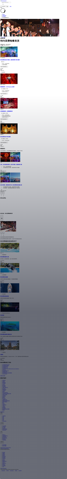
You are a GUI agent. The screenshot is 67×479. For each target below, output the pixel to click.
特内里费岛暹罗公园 (5, 364)
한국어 (3, 459)
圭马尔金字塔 (4, 373)
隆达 (3, 402)
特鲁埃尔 (3, 396)
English (3, 452)
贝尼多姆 (3, 395)
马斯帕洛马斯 (4, 399)
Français (3, 458)
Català (3, 453)
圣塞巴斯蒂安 (4, 401)
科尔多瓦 (3, 388)
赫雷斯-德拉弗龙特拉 (6, 400)
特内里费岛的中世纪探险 (5, 136)
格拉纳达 (3, 385)
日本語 (3, 462)
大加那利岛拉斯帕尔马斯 (6, 393)
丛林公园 (3, 369)
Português (4, 463)
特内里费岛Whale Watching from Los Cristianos (10, 368)
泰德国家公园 (4, 371)
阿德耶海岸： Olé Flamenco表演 (7, 86)
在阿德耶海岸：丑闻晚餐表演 (6, 111)
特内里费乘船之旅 (5, 370)
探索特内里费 (2, 375)
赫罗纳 (3, 397)
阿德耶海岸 (4, 389)
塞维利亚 (3, 382)
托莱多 (3, 391)
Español (3, 457)
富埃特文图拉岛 (5, 392)
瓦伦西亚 (3, 383)
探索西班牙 (2, 411)
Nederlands (4, 461)
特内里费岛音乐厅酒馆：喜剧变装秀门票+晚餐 (10, 59)
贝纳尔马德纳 (4, 394)
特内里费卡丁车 (5, 367)
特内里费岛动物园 (5, 365)
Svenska (3, 465)
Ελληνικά (4, 456)
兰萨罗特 (3, 390)
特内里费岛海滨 (5, 366)
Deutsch (3, 455)
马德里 (3, 381)
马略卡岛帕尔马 (5, 387)
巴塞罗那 (3, 380)
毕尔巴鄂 (3, 398)
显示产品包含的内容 (4, 66)
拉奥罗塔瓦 (4, 404)
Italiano (3, 460)
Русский (3, 464)
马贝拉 (3, 403)
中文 (3, 466)
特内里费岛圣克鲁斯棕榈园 (7, 372)
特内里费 (3, 386)
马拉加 (3, 384)
